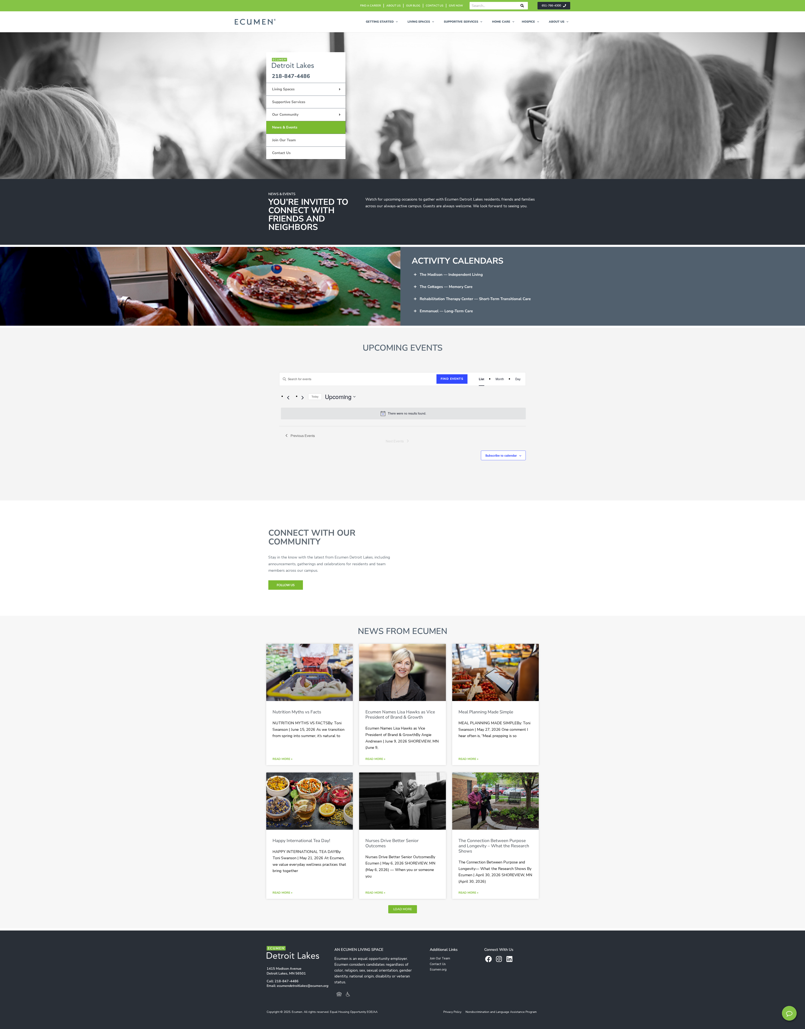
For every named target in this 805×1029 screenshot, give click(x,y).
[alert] (403, 413)
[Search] (522, 5)
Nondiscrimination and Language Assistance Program (501, 1012)
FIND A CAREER (370, 6)
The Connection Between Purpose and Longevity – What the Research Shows (493, 846)
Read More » (282, 759)
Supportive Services (288, 102)
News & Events (284, 127)
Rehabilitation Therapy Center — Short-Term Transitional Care (475, 298)
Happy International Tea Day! (301, 841)
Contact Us (281, 152)
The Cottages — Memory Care (446, 286)
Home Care (501, 22)
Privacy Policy (452, 1012)
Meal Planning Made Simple (485, 712)
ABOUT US (393, 6)
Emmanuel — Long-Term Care (446, 311)
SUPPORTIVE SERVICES (461, 22)
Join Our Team (284, 140)
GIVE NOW (456, 6)
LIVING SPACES (419, 22)
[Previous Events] (288, 397)
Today (315, 396)
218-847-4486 (291, 76)
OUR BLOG (413, 6)
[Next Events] (302, 397)
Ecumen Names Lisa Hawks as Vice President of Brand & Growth (400, 714)
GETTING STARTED (380, 22)
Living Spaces (283, 89)
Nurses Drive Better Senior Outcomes (392, 843)
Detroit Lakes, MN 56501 (286, 971)
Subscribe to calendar (501, 455)
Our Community (285, 114)
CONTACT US (434, 6)
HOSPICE (528, 22)
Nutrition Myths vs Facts (297, 712)
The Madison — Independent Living (451, 274)
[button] (606, 275)
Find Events (452, 379)
